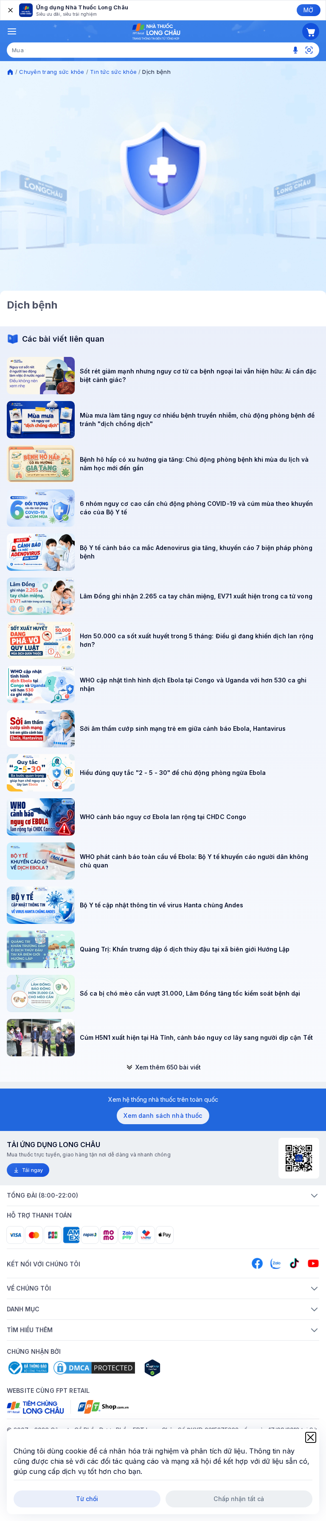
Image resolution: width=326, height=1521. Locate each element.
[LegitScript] (182, 1367)
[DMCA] (94, 1367)
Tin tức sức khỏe (113, 71)
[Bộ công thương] (27, 1367)
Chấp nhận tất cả (239, 1498)
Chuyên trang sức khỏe (51, 71)
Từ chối (87, 1498)
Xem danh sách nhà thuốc (163, 1115)
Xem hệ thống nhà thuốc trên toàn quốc (163, 1099)
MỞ (308, 10)
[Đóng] (9, 10)
